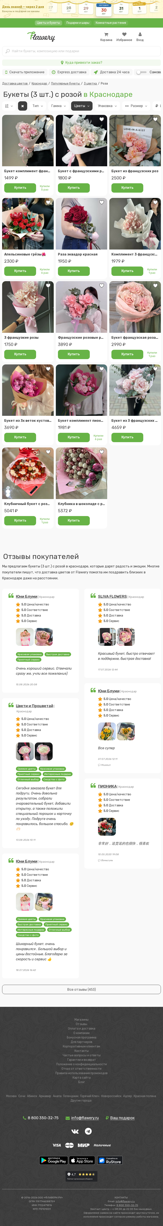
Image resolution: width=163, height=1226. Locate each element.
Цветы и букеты (48, 23)
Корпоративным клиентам (81, 1046)
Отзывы (81, 1024)
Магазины (81, 1019)
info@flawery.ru (125, 1201)
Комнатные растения (111, 23)
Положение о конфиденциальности (81, 1064)
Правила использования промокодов (81, 1073)
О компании (81, 1033)
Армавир (45, 1096)
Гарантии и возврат (81, 1060)
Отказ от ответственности (81, 1069)
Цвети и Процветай (34, 706)
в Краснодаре (108, 94)
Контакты (81, 1051)
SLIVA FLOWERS (112, 596)
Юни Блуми (26, 596)
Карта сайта (82, 1077)
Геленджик (71, 1096)
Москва (11, 1096)
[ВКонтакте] (75, 1131)
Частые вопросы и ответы (82, 1055)
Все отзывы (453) (81, 990)
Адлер (127, 1096)
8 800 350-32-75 (43, 1118)
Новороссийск (111, 1096)
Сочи (21, 1096)
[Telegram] (88, 1131)
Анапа (57, 1096)
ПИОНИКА (107, 786)
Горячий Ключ (89, 1096)
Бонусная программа (81, 1037)
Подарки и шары (77, 23)
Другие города (80, 1100)
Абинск (32, 1096)
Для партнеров (81, 1042)
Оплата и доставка (81, 1028)
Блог (81, 1082)
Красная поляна (145, 1096)
